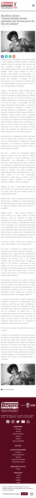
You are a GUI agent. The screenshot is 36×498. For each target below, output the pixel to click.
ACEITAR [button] (24, 493)
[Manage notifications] (31, 493)
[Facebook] (8, 422)
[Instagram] (13, 422)
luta (4, 389)
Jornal (18, 475)
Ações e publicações (18, 454)
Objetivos (18, 438)
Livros (18, 482)
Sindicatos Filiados (18, 434)
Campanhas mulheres (18, 462)
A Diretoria (18, 452)
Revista (18, 477)
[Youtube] (23, 422)
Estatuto (18, 436)
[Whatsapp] (28, 422)
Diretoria (18, 431)
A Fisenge (18, 429)
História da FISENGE (18, 441)
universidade (10, 389)
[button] (33, 5)
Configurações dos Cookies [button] (11, 494)
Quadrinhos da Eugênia (18, 459)
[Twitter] (18, 422)
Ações (18, 469)
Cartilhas (18, 480)
